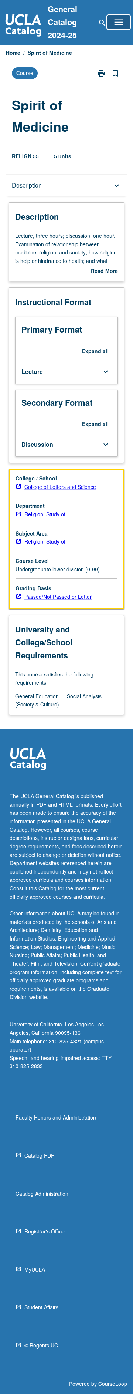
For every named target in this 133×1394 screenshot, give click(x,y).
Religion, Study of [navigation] (44, 514)
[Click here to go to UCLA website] (28, 760)
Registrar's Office (44, 1231)
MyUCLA (34, 1269)
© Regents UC (41, 1345)
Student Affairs (41, 1307)
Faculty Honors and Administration (56, 1117)
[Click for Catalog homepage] (23, 26)
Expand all (95, 351)
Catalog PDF (39, 1155)
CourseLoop (112, 1383)
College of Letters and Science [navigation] (60, 486)
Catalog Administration (42, 1193)
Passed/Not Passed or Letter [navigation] (58, 596)
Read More (104, 271)
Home (13, 52)
